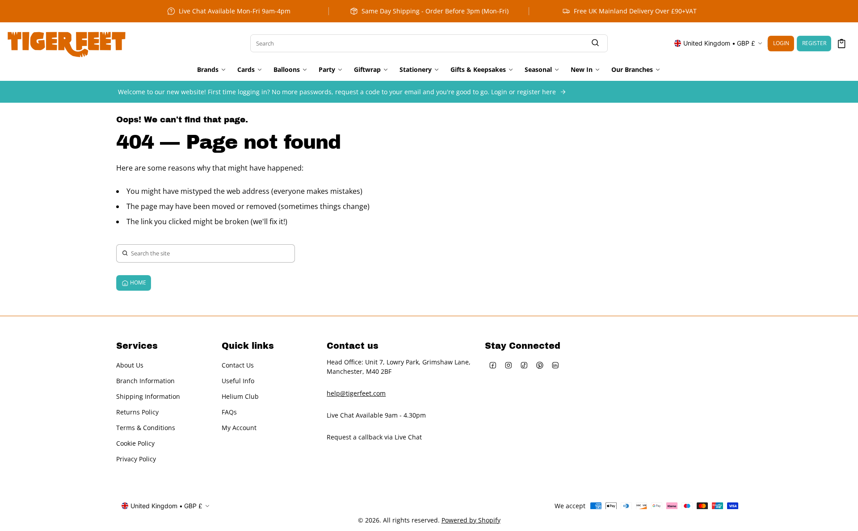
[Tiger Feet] (66, 43)
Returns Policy (137, 412)
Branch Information (145, 380)
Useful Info (238, 380)
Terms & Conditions (145, 427)
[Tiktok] (524, 365)
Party (327, 69)
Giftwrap (367, 69)
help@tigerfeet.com (356, 393)
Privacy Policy (136, 459)
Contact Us (238, 365)
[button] (841, 43)
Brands (208, 69)
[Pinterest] (539, 365)
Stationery (416, 69)
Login (781, 43)
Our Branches (632, 69)
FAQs (229, 412)
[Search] (595, 43)
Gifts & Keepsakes (478, 69)
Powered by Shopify (471, 520)
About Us (129, 365)
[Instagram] (508, 365)
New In (582, 69)
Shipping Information (148, 396)
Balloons (286, 69)
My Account (239, 427)
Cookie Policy (135, 443)
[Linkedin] (555, 365)
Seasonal (538, 69)
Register (814, 43)
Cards (246, 69)
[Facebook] (492, 365)
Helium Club (240, 396)
